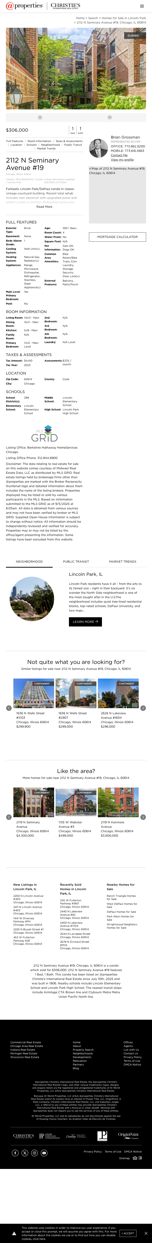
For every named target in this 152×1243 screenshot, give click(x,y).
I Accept (128, 1233)
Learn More (84, 622)
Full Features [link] (15, 141)
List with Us (131, 1049)
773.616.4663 (134, 151)
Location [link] (17, 144)
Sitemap (124, 1158)
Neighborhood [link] (51, 144)
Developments (82, 1057)
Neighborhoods (83, 1053)
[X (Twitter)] (25, 1155)
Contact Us (131, 1053)
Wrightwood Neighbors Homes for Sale (122, 926)
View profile (122, 159)
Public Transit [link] (73, 144)
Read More (44, 206)
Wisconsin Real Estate (24, 1057)
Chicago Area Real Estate (26, 1046)
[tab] (29, 562)
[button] (117, 194)
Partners (78, 1064)
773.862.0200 (134, 146)
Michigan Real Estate (23, 1053)
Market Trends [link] (46, 148)
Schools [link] (32, 144)
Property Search (83, 1049)
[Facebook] (15, 1155)
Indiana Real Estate (22, 1049)
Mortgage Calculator (117, 237)
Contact (119, 155)
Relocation (80, 1060)
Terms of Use (132, 1060)
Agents (128, 1046)
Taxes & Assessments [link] (69, 141)
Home (76, 1042)
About (77, 1046)
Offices (128, 1042)
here (42, 1238)
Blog (76, 1068)
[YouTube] (44, 1155)
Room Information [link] (40, 141)
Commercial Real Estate (25, 1042)
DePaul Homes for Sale (121, 911)
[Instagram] (34, 1155)
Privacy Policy (133, 1057)
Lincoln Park (14, 182)
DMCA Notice (132, 1064)
